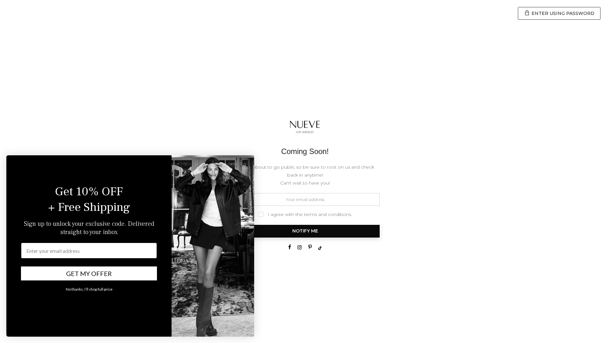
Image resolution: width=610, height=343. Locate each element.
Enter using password (562, 13)
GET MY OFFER (89, 273)
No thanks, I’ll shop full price (89, 289)
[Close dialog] (246, 163)
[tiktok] (289, 248)
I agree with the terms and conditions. (309, 214)
